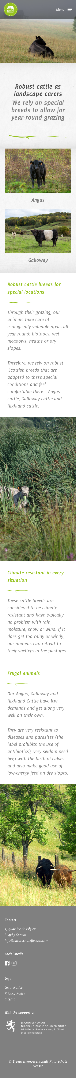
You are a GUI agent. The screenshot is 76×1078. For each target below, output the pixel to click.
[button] (64, 9)
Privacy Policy (15, 993)
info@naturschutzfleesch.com (27, 941)
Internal (10, 999)
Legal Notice (14, 987)
